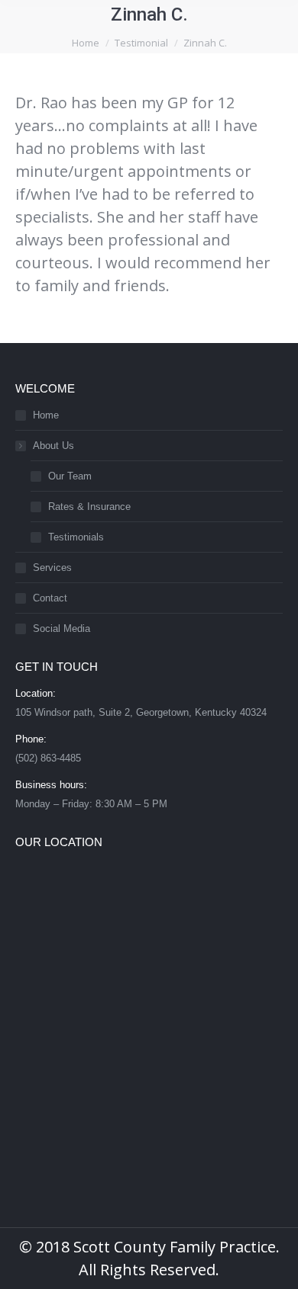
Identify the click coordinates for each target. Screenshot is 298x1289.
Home (46, 415)
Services (52, 567)
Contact (50, 598)
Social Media (61, 628)
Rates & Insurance (89, 506)
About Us (53, 445)
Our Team (70, 476)
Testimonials (76, 537)
